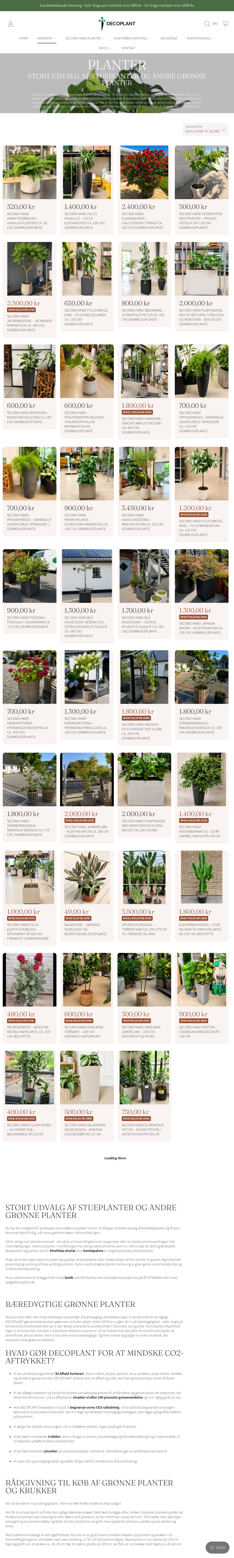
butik (68, 1277)
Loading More (115, 1158)
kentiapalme (93, 1250)
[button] (212, 24)
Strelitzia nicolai (62, 1250)
